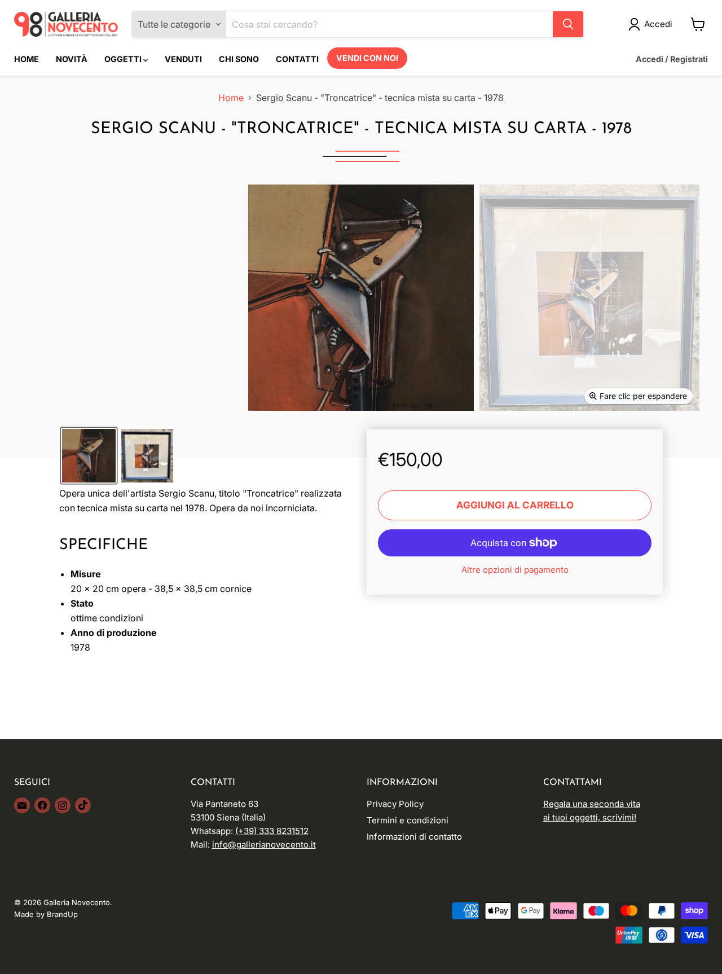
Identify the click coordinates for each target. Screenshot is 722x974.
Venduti (183, 59)
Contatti (297, 59)
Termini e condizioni (407, 820)
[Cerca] (568, 24)
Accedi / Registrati (672, 59)
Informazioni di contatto (414, 836)
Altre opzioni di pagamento (515, 569)
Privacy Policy (395, 803)
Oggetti (123, 59)
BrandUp (62, 914)
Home (26, 59)
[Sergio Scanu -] (89, 456)
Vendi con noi (367, 58)
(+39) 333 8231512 (272, 831)
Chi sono (239, 59)
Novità (71, 59)
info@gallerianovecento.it (264, 844)
